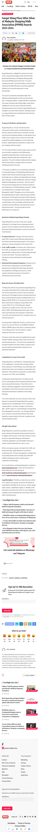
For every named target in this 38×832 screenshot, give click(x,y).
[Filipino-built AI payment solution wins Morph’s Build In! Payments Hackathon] (31, 688)
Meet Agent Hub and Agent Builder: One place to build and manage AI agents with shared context (13, 700)
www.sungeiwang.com (9, 468)
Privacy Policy (6, 616)
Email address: (5, 598)
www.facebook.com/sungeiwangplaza (14, 473)
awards (11, 578)
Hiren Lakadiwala (11, 37)
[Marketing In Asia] (8, 2)
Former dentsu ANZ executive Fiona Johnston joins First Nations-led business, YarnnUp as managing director (19, 523)
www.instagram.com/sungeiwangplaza (19, 475)
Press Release (7, 13)
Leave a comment (30, 675)
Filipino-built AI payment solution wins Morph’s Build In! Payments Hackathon (13, 688)
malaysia (17, 578)
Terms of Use (17, 614)
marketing (24, 578)
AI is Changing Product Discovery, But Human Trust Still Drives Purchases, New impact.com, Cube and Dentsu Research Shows (18, 531)
